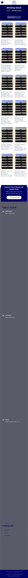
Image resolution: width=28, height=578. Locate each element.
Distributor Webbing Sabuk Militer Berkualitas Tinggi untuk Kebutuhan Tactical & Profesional (20, 95)
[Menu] (26, 2)
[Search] (2, 2)
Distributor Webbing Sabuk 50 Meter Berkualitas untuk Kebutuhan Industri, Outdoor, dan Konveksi (20, 42)
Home (8, 10)
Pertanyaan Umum (17, 571)
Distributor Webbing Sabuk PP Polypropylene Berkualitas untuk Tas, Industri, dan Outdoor (7, 174)
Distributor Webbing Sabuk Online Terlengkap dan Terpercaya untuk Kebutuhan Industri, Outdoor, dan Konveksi (7, 120)
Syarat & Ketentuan (14, 572)
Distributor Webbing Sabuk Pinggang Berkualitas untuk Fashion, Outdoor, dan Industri (20, 120)
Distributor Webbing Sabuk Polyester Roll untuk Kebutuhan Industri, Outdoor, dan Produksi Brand (6, 147)
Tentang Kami (8, 571)
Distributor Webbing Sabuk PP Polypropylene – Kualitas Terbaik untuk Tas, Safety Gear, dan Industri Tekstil (20, 147)
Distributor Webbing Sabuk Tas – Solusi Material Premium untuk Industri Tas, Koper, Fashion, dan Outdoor (21, 174)
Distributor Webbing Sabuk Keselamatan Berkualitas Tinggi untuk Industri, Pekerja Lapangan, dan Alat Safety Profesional (7, 68)
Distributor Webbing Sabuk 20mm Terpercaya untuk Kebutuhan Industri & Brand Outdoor (6, 42)
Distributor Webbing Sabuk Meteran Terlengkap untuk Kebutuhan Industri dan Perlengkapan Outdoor (7, 95)
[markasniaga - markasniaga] (14, 2)
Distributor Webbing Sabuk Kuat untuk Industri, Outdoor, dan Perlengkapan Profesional (20, 68)
